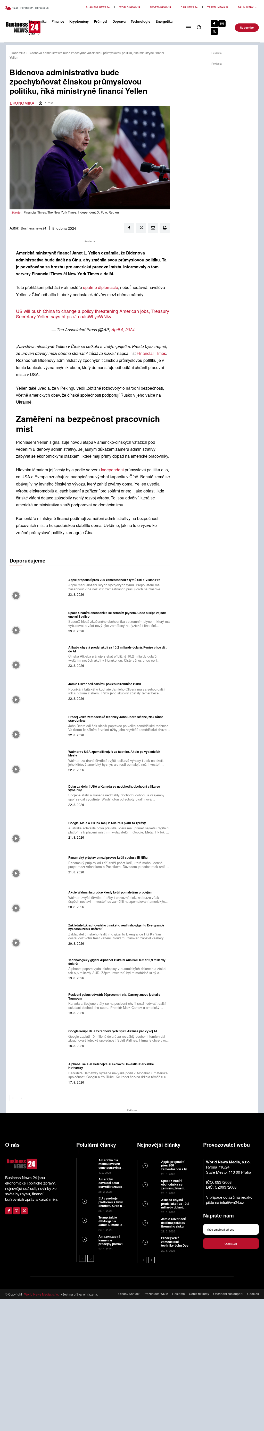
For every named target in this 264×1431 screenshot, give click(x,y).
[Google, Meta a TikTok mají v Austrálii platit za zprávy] (38, 829)
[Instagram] (222, 23)
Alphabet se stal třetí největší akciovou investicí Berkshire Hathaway (111, 1066)
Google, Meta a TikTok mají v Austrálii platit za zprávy (107, 823)
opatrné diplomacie (100, 287)
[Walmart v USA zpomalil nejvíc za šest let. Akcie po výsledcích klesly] (38, 760)
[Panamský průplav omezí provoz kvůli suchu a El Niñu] (38, 864)
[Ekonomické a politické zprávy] (14, 27)
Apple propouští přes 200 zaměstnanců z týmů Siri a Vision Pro (114, 579)
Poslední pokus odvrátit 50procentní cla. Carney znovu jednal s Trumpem (114, 996)
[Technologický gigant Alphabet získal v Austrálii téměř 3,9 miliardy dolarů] (38, 968)
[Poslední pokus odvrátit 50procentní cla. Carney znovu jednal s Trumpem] (38, 1003)
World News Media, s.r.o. (41, 1294)
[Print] (165, 228)
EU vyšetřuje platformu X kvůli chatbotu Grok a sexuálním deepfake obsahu (111, 1205)
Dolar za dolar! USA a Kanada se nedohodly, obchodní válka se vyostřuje (114, 788)
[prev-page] (13, 1098)
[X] (214, 31)
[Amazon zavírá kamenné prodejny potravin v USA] (87, 1239)
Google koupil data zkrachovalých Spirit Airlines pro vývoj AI (112, 1031)
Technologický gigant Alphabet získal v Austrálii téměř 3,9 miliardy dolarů (117, 962)
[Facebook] (214, 23)
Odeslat (231, 1243)
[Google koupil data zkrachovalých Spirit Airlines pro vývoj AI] (38, 1038)
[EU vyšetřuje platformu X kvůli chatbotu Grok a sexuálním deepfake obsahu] (87, 1201)
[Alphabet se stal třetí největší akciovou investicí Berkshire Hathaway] (38, 1072)
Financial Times (151, 353)
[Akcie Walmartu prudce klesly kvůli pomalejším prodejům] (38, 899)
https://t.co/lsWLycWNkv (86, 316)
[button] (199, 27)
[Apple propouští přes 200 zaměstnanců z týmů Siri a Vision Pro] (38, 586)
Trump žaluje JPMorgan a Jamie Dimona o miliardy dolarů (110, 1223)
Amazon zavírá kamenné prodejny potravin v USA (111, 1242)
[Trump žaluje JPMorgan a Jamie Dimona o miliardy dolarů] (87, 1220)
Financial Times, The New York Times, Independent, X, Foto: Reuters (72, 212)
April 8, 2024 (123, 330)
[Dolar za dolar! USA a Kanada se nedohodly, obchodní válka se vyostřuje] (38, 795)
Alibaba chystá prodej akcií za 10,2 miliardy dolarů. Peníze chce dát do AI (117, 649)
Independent (113, 470)
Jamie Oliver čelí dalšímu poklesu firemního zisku (104, 684)
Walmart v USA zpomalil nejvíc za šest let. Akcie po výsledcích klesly (114, 753)
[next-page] (21, 1098)
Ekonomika (17, 52)
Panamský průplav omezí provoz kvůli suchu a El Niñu (107, 857)
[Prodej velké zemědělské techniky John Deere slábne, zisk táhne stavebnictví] (38, 725)
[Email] (153, 228)
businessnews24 (33, 228)
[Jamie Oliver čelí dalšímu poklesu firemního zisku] (38, 690)
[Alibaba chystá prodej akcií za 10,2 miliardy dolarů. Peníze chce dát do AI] (38, 656)
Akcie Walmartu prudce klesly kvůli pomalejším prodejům (110, 892)
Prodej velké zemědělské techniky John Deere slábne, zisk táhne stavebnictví (115, 718)
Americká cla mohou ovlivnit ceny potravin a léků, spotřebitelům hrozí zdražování (110, 1169)
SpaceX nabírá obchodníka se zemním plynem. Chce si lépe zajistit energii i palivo (117, 614)
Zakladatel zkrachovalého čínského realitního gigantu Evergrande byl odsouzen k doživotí (116, 927)
